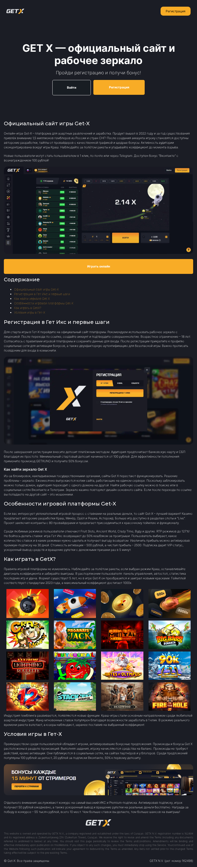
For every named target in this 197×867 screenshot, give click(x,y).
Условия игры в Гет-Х (29, 312)
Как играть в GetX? (27, 308)
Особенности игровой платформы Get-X (43, 303)
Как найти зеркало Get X (32, 299)
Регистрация (175, 11)
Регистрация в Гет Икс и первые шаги (42, 294)
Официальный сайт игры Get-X (36, 289)
